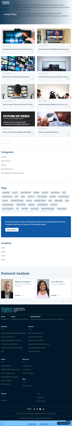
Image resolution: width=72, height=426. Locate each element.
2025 (3, 252)
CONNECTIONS (40, 200)
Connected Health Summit (9, 377)
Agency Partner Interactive (43, 418)
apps (23, 196)
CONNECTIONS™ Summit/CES (10, 369)
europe (5, 200)
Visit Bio (17, 295)
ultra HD (25, 208)
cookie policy (43, 424)
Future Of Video (6, 380)
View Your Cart (27, 386)
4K (17, 208)
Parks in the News (28, 373)
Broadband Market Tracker (37, 348)
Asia (50, 200)
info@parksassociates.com (19, 319)
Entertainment (7, 169)
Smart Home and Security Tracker (39, 344)
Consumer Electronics (8, 337)
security (45, 192)
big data (54, 204)
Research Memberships (35, 333)
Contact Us (40, 397)
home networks (8, 208)
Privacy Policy (41, 401)
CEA (67, 200)
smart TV (31, 196)
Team (38, 393)
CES (64, 192)
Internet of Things (17, 200)
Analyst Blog (26, 369)
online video (62, 208)
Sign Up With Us (12, 229)
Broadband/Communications (12, 173)
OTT (16, 196)
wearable (6, 192)
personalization (8, 204)
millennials (58, 200)
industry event (64, 196)
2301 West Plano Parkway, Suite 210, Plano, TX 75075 (47, 319)
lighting (31, 204)
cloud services (25, 192)
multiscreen (55, 192)
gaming (52, 196)
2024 (3, 256)
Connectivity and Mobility (9, 344)
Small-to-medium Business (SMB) (11, 348)
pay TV (15, 192)
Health (3, 157)
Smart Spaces (5, 384)
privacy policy (32, 424)
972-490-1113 (5, 319)
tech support (42, 196)
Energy (4, 165)
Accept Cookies (62, 423)
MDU (2, 351)
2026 (3, 248)
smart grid (34, 208)
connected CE (42, 204)
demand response (48, 208)
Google (36, 192)
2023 (3, 260)
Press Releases (27, 366)
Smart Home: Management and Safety (13, 333)
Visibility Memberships (35, 337)
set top (28, 200)
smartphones (7, 196)
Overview (4, 400)
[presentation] (64, 302)
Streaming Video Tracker (36, 340)
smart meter (21, 204)
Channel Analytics (34, 351)
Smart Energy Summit (8, 373)
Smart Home (6, 161)
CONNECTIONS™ (6, 366)
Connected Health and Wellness (11, 340)
